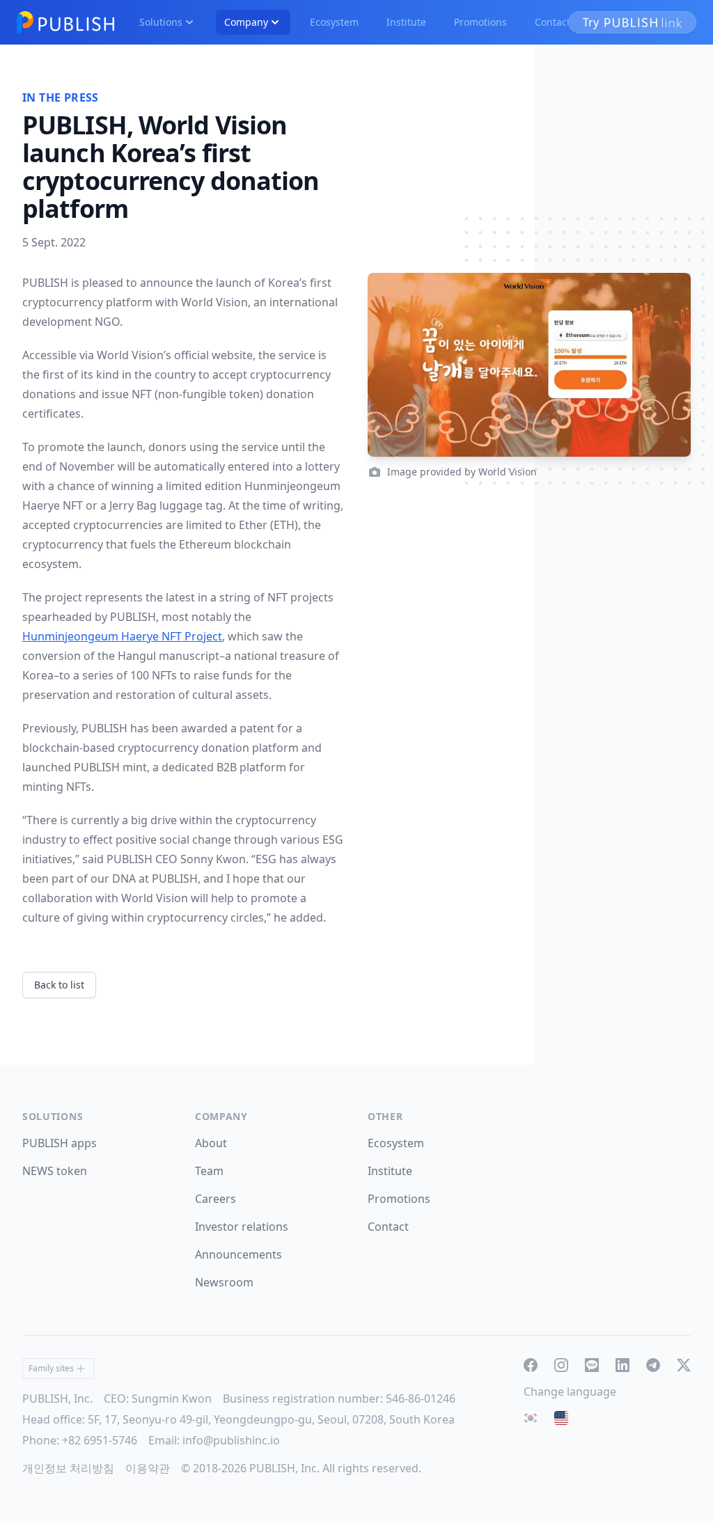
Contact (552, 22)
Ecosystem (334, 22)
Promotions (480, 22)
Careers (215, 1198)
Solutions (160, 22)
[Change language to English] (561, 1418)
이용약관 (147, 1468)
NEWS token (54, 1171)
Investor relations (241, 1226)
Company (246, 22)
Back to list (59, 984)
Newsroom (224, 1282)
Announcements (238, 1254)
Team (209, 1171)
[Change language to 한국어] (531, 1418)
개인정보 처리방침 (68, 1468)
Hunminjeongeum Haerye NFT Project (122, 636)
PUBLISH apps (59, 1143)
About (211, 1143)
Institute (406, 22)
